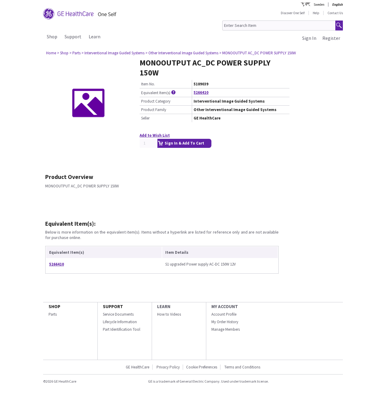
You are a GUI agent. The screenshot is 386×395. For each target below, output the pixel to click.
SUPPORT (113, 306)
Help (316, 13)
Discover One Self (293, 13)
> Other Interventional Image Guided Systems (181, 53)
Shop (52, 36)
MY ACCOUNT (224, 306)
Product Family (153, 109)
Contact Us (335, 13)
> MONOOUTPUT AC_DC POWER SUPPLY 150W (257, 53)
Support (73, 36)
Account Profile (223, 314)
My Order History (224, 321)
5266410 (201, 92)
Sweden (319, 4)
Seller (145, 118)
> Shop (62, 53)
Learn (94, 36)
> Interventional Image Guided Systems (112, 53)
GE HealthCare (137, 367)
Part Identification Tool (121, 329)
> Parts (75, 53)
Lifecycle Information (120, 321)
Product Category (155, 101)
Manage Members (225, 329)
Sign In (309, 38)
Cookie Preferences (201, 367)
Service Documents (118, 314)
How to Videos (169, 314)
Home (51, 53)
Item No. (148, 84)
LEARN (163, 306)
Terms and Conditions (242, 367)
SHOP (54, 306)
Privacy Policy (168, 367)
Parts (53, 314)
